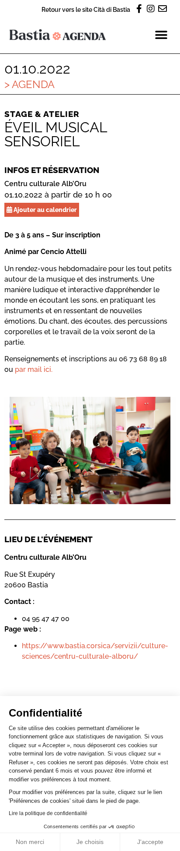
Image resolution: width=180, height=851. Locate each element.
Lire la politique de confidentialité (48, 813)
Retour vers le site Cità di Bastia (86, 9)
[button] (161, 35)
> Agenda (29, 84)
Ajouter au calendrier (44, 209)
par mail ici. (33, 369)
